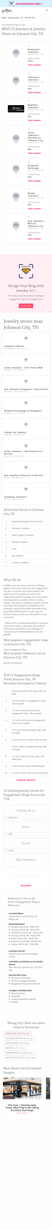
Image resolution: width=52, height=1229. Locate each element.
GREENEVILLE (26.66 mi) (19, 1052)
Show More (26, 885)
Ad (50, 311)
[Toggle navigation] (46, 10)
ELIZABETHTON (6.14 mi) (19, 1038)
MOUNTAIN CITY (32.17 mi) (20, 1057)
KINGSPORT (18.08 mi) (17, 1043)
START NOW (26, 305)
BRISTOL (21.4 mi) (15, 1047)
